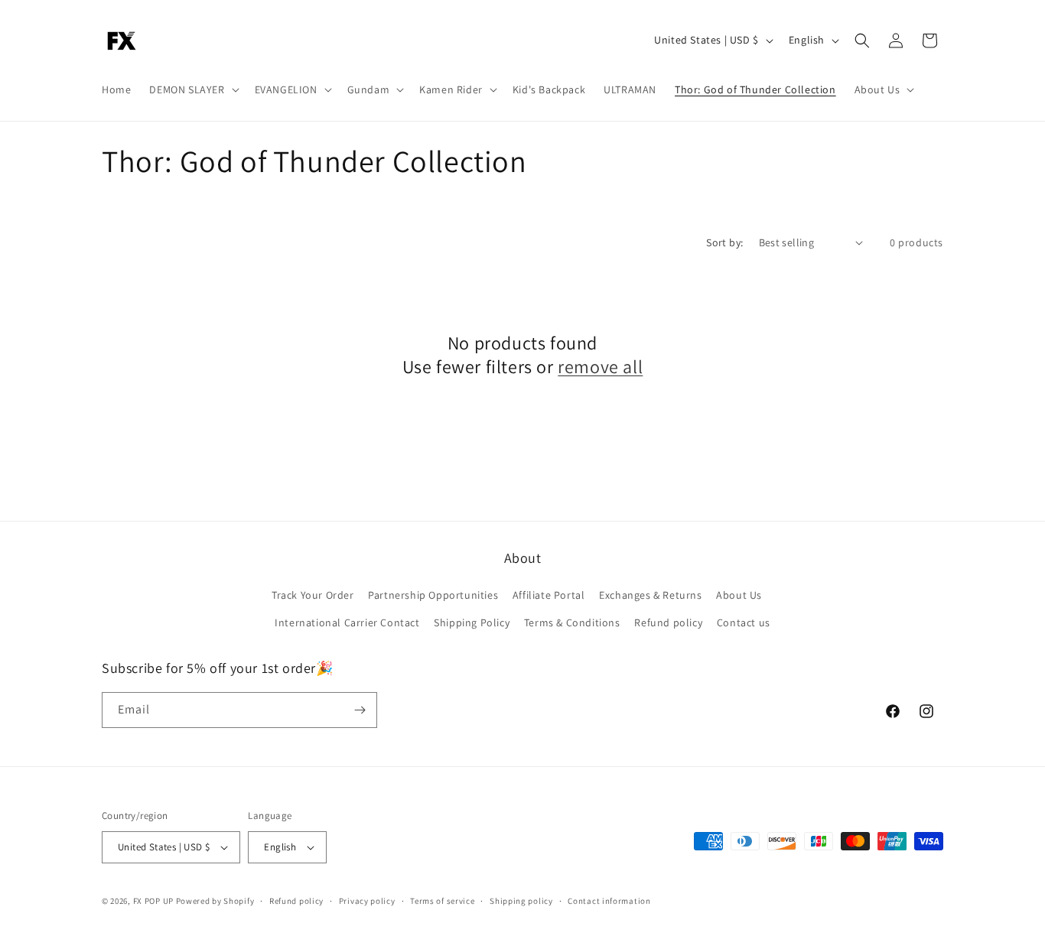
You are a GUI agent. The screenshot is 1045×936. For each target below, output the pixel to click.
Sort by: (724, 242)
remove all (600, 367)
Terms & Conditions (572, 622)
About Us (739, 595)
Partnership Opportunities (433, 595)
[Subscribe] (359, 710)
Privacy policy (367, 900)
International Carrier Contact (347, 622)
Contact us (743, 622)
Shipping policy (521, 900)
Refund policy (668, 622)
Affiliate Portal (549, 595)
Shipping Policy (471, 622)
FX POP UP (153, 900)
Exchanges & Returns (650, 595)
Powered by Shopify (215, 900)
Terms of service (442, 900)
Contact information (609, 900)
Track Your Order (313, 595)
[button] (192, 89)
